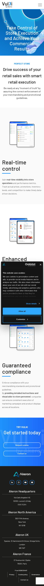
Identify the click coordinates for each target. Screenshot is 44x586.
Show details (31, 304)
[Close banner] (40, 264)
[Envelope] (32, 482)
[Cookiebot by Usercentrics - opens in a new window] (26, 264)
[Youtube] (25, 482)
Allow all (22, 311)
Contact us (24, 580)
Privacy (11, 574)
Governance (36, 574)
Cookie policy (22, 574)
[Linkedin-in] (12, 482)
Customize (20, 319)
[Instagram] (18, 482)
